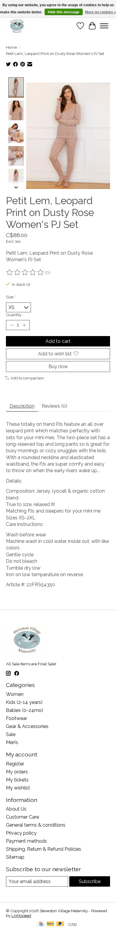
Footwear (16, 718)
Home (11, 47)
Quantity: (14, 314)
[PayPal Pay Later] (60, 924)
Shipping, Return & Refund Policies (43, 849)
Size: (11, 296)
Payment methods (26, 841)
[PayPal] (50, 924)
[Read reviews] (25, 272)
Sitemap (15, 857)
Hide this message (63, 12)
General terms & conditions (35, 825)
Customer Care (22, 817)
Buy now (58, 366)
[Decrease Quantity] (11, 325)
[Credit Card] (41, 924)
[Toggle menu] (104, 26)
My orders (17, 772)
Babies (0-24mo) (24, 710)
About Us (16, 809)
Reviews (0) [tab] (54, 406)
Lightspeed (21, 915)
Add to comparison (27, 378)
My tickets (17, 780)
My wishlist (18, 788)
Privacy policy (21, 833)
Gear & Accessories (27, 726)
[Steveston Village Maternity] (17, 25)
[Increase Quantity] (24, 325)
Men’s (12, 742)
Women (14, 694)
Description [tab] (22, 406)
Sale (10, 734)
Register (15, 764)
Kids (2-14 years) (24, 702)
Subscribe (90, 881)
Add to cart (58, 341)
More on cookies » (100, 12)
